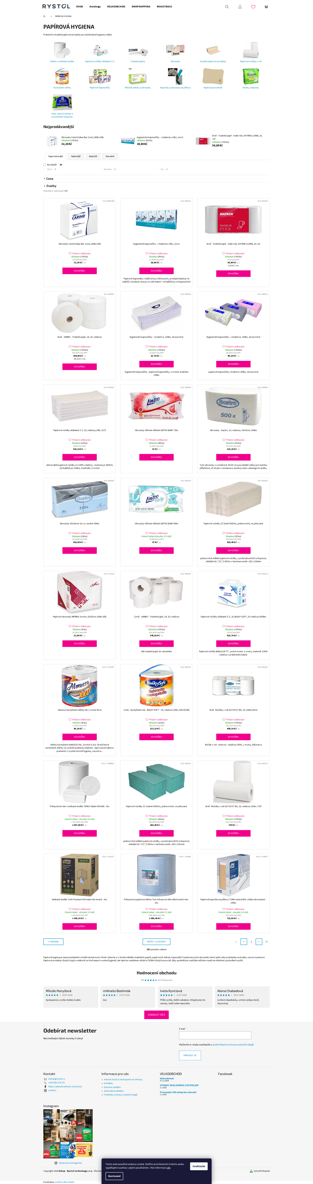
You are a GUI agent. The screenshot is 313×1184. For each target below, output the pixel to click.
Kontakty (108, 1083)
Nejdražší (93, 156)
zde (168, 1168)
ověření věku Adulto (64, 1182)
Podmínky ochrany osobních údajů (120, 1094)
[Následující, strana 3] (259, 941)
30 (266, 941)
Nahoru (55, 941)
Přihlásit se (190, 1055)
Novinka (109, 169)
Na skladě (54, 164)
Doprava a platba (112, 1087)
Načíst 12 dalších (156, 941)
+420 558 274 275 (56, 1082)
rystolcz (52, 1090)
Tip (163, 169)
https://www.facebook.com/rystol (65, 1086)
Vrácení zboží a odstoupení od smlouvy (123, 1079)
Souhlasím (199, 1166)
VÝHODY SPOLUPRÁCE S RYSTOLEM (179, 1085)
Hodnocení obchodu (156, 972)
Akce (51, 169)
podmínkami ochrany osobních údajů (233, 1044)
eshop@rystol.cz (56, 1079)
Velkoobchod (167, 1078)
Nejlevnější (76, 156)
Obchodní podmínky (114, 1091)
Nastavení (114, 1176)
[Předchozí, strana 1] (244, 941)
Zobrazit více (156, 1015)
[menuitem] (79, 6)
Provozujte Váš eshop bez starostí (178, 1092)
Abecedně (110, 156)
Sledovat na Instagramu (70, 1163)
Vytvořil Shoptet (262, 1171)
